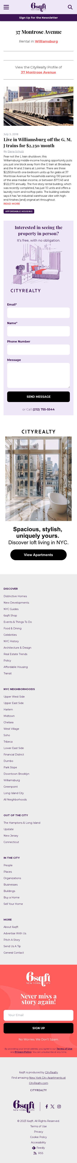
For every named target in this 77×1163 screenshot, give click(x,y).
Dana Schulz (16, 151)
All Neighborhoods (15, 799)
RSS (40, 1153)
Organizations (12, 878)
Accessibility (38, 1142)
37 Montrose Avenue (38, 72)
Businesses (11, 884)
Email (12, 304)
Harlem (8, 709)
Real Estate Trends (15, 654)
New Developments (16, 602)
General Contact (14, 952)
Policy (7, 660)
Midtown (9, 716)
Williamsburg (46, 41)
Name (12, 323)
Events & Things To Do (18, 622)
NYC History (11, 641)
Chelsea (8, 722)
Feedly (41, 1147)
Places (8, 871)
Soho (7, 735)
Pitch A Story (12, 939)
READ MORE (12, 203)
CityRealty (51, 1072)
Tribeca (8, 741)
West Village (11, 728)
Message (14, 360)
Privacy (38, 1131)
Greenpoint (11, 786)
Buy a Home (12, 897)
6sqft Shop (10, 615)
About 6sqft (11, 927)
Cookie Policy (38, 1137)
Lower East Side (14, 748)
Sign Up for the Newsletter (38, 17)
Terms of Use (64, 1048)
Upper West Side (14, 696)
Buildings (9, 891)
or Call (38, 409)
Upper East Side (14, 703)
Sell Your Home (13, 904)
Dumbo (8, 761)
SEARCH (70, 6)
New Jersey (11, 835)
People (8, 865)
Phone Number (18, 341)
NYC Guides (11, 609)
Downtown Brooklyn (16, 773)
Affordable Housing (18, 211)
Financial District (14, 754)
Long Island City (14, 793)
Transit (8, 673)
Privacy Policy (23, 1052)
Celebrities (10, 634)
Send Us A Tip (12, 946)
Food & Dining (12, 628)
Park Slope (10, 767)
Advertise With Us (15, 933)
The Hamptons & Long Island (22, 822)
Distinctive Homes (15, 596)
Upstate (9, 829)
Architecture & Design (17, 647)
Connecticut (11, 842)
